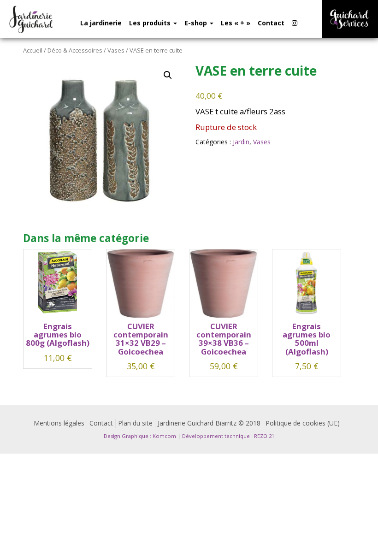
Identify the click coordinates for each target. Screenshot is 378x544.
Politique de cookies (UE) (303, 423)
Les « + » (235, 22)
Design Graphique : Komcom (140, 435)
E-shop (196, 22)
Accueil (32, 50)
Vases (115, 50)
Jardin (241, 141)
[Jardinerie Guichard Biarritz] (31, 19)
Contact (271, 22)
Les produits (150, 22)
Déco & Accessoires (74, 50)
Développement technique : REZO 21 (228, 435)
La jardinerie (101, 22)
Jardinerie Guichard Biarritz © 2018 (209, 423)
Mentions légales (59, 423)
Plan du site (135, 423)
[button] (167, 75)
